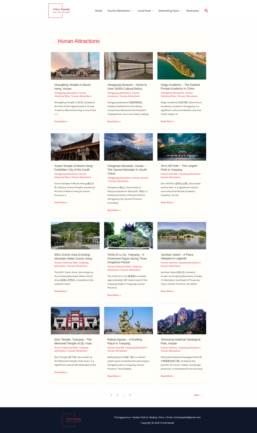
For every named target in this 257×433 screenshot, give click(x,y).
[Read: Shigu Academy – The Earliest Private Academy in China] (181, 65)
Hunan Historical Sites (66, 262)
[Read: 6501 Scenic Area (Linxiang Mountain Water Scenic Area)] (75, 235)
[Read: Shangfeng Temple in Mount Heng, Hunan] (75, 65)
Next (198, 395)
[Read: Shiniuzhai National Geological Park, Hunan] (181, 320)
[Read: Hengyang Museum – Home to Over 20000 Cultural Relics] (128, 65)
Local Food (144, 10)
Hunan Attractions (81, 96)
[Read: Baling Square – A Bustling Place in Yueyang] (128, 320)
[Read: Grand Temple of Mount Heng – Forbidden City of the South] (75, 146)
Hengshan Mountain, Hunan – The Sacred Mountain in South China (127, 169)
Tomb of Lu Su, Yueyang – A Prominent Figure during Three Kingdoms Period (127, 258)
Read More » (61, 121)
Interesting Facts (168, 10)
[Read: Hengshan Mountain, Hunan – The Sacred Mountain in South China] (128, 146)
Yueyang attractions (189, 173)
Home (98, 10)
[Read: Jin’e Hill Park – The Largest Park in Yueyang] (181, 146)
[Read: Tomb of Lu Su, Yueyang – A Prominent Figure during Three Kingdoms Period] (128, 235)
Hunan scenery (140, 177)
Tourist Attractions (118, 10)
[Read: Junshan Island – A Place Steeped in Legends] (181, 235)
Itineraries (192, 10)
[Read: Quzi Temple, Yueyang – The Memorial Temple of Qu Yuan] (75, 320)
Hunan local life (169, 173)
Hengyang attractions (66, 92)
